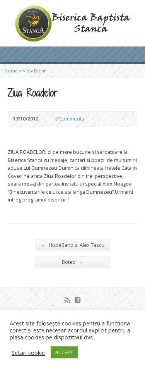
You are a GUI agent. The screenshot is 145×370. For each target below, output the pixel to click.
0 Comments (48, 119)
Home (11, 71)
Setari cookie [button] (28, 352)
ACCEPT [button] (64, 352)
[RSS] (67, 300)
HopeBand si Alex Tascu (72, 244)
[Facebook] (77, 300)
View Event (34, 71)
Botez (72, 261)
